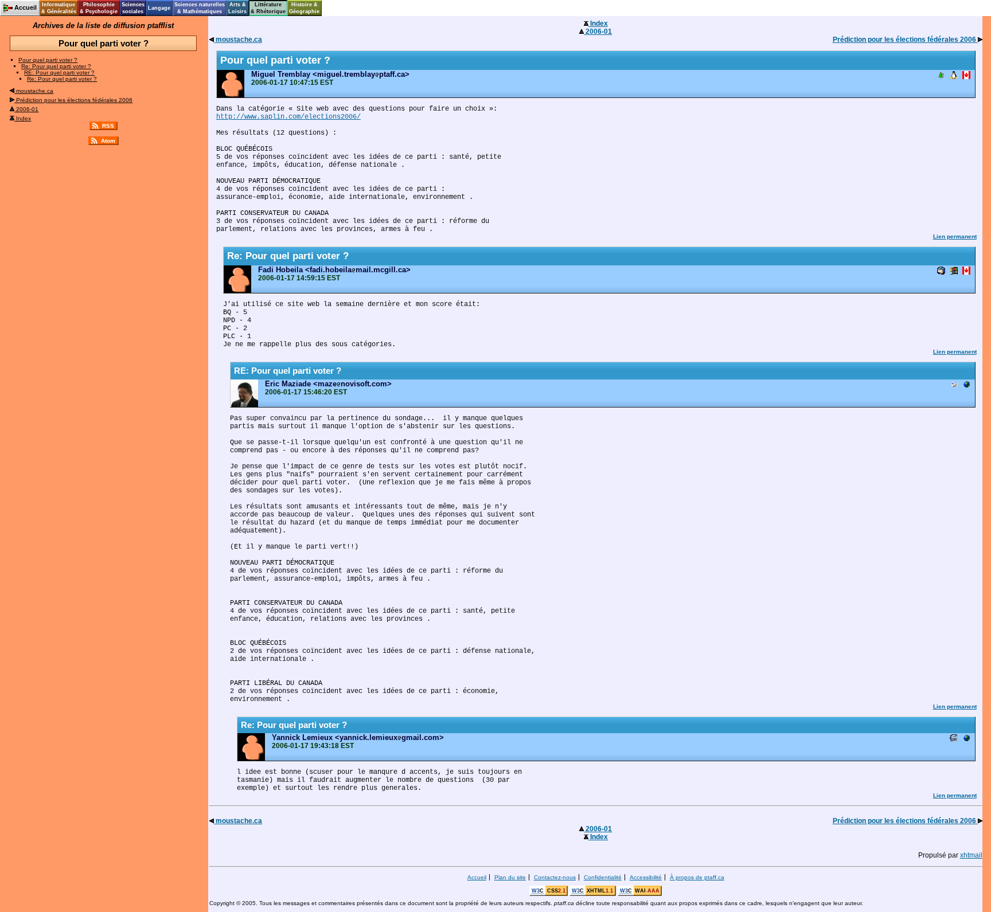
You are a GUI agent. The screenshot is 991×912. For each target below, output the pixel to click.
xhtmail (971, 855)
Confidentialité (603, 877)
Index (22, 118)
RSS (108, 126)
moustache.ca (33, 91)
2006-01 (26, 109)
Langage (159, 8)
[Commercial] (966, 385)
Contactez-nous (555, 877)
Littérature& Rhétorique (268, 8)
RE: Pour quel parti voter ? (59, 72)
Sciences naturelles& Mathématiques (199, 8)
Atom (108, 141)
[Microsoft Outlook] (953, 385)
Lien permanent (955, 236)
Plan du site (510, 877)
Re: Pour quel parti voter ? (56, 66)
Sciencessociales (133, 8)
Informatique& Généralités (58, 8)
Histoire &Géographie (304, 8)
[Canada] (966, 75)
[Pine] (941, 75)
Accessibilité (646, 877)
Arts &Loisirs (237, 8)
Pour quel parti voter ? (47, 60)
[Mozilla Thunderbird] (941, 271)
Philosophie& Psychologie (99, 8)
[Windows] (953, 271)
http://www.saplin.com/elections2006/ (288, 117)
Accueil (476, 877)
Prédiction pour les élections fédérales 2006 (73, 100)
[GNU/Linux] (953, 75)
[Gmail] (953, 739)
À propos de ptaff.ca (697, 877)
